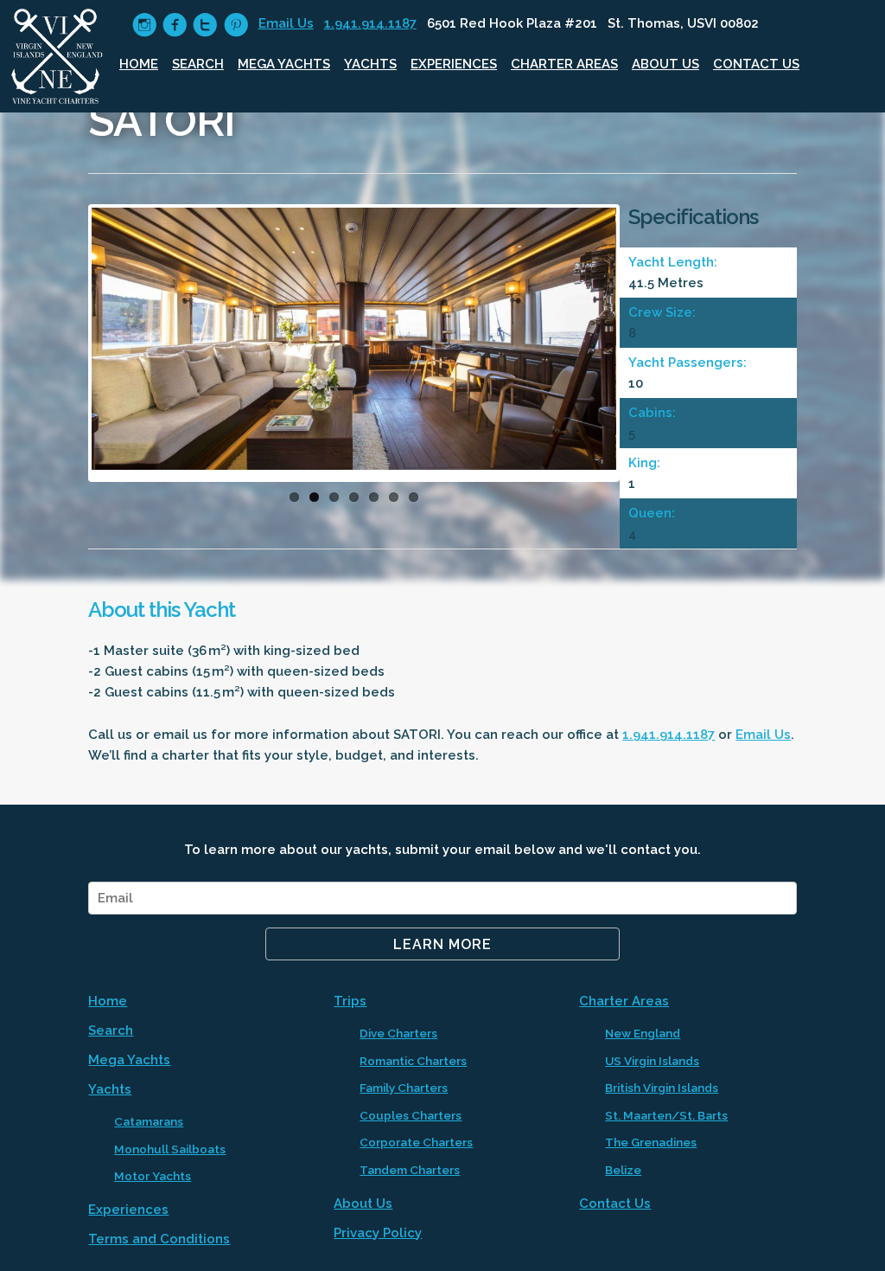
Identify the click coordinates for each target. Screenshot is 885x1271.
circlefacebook (175, 25)
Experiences (454, 64)
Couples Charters (411, 1115)
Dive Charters (398, 1033)
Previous (65, 347)
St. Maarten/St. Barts (666, 1115)
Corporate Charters (416, 1142)
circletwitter (205, 25)
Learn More (442, 944)
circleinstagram (144, 25)
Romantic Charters (413, 1061)
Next (642, 347)
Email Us (286, 23)
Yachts (370, 64)
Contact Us (756, 64)
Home (138, 64)
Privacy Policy (378, 1233)
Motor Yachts (152, 1176)
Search (198, 64)
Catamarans (148, 1121)
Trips (350, 1001)
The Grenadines (651, 1142)
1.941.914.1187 (370, 23)
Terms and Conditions (159, 1239)
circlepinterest (236, 25)
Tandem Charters (410, 1170)
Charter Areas (564, 64)
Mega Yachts (284, 64)
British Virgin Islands (661, 1087)
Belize (623, 1170)
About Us (665, 64)
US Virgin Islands (652, 1061)
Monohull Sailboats (170, 1149)
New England (642, 1033)
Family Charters (404, 1087)
